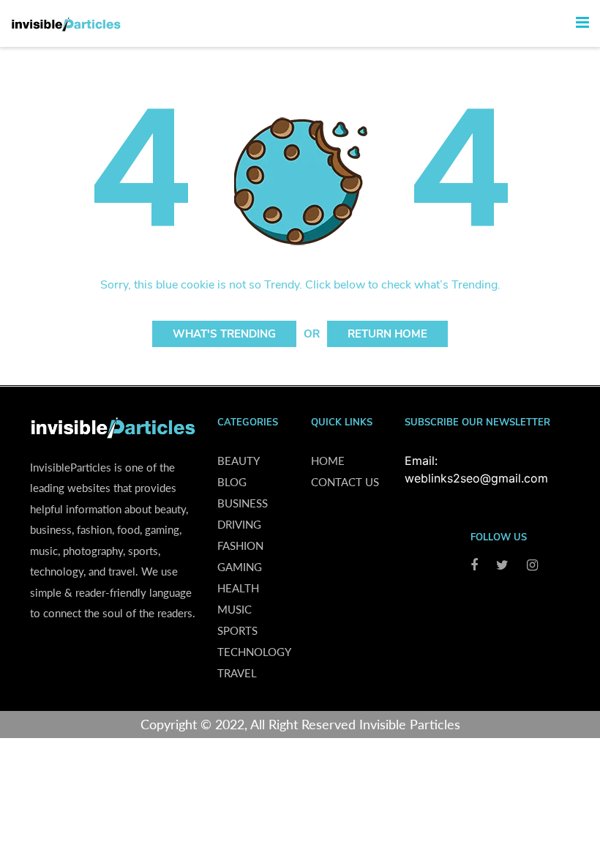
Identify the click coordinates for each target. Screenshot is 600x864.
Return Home (387, 334)
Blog (232, 481)
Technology (254, 651)
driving (239, 524)
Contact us (345, 481)
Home (328, 460)
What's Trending (224, 334)
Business (242, 503)
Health (238, 588)
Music (234, 609)
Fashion (240, 545)
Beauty (238, 460)
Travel (237, 672)
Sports (237, 630)
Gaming (239, 566)
